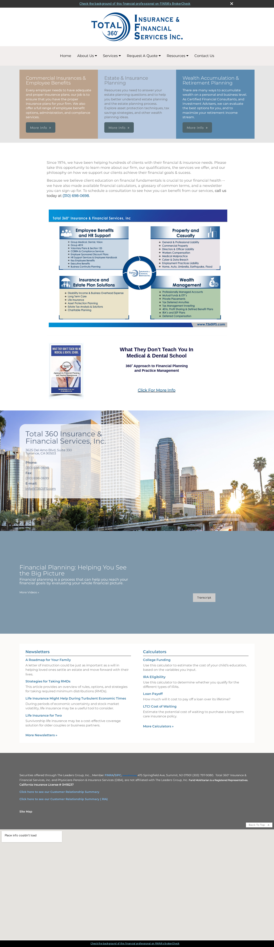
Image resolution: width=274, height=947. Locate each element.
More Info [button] (38, 128)
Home (65, 56)
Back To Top (257, 824)
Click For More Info (157, 390)
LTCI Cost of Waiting (160, 706)
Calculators (154, 651)
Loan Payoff (153, 694)
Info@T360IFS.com (40, 489)
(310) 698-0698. (76, 195)
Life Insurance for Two (43, 715)
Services (110, 56)
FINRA (109, 775)
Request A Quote (142, 56)
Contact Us (204, 56)
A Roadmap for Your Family (48, 660)
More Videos (29, 592)
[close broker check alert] (231, 3)
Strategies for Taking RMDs (47, 681)
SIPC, (118, 775)
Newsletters (37, 651)
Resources (176, 56)
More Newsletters (41, 735)
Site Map (25, 811)
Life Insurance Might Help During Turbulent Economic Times (75, 698)
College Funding (156, 660)
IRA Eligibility (154, 677)
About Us (85, 56)
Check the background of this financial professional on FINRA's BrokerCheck (134, 4)
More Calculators (158, 726)
